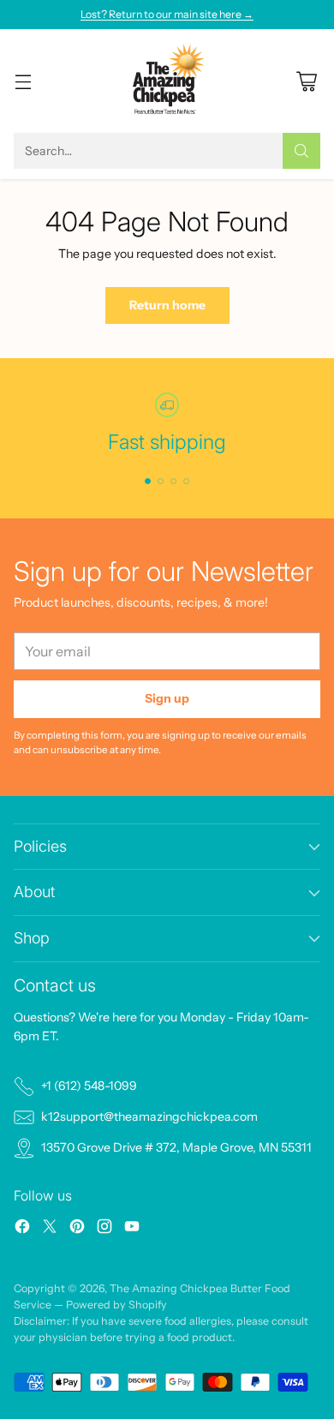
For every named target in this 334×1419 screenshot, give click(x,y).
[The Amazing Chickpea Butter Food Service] (167, 81)
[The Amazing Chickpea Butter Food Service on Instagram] (104, 1229)
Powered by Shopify (116, 1304)
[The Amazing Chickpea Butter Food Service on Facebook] (22, 1229)
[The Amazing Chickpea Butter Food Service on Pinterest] (77, 1229)
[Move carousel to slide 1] (148, 481)
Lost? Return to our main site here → (167, 14)
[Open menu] (22, 81)
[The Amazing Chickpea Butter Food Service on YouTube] (132, 1229)
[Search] (301, 151)
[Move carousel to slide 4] (186, 481)
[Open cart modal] (306, 81)
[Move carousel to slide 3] (173, 481)
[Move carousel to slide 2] (161, 481)
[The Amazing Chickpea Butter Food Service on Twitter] (49, 1229)
